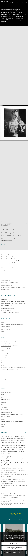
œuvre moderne (20, 414)
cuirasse (12, 414)
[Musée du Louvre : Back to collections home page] (14, 2)
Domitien (8, 416)
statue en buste (5, 399)
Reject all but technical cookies (14, 547)
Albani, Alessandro (6, 345)
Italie (2, 426)
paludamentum (5, 414)
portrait (3, 416)
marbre (3, 404)
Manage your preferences (14, 552)
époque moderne (5, 421)
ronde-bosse (4, 409)
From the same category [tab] (14, 519)
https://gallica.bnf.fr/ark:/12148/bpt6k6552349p (14, 485)
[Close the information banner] (26, 14)
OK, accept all (14, 543)
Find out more (18, 538)
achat (2, 394)
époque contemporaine (17, 421)
